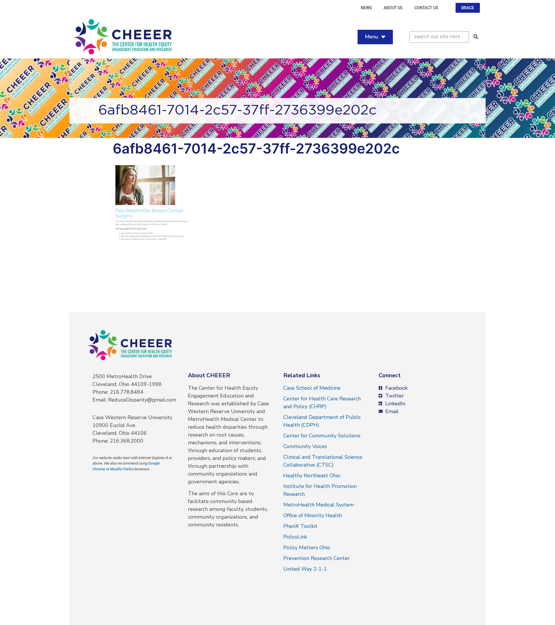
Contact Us (426, 7)
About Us (393, 7)
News (366, 7)
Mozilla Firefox (122, 469)
